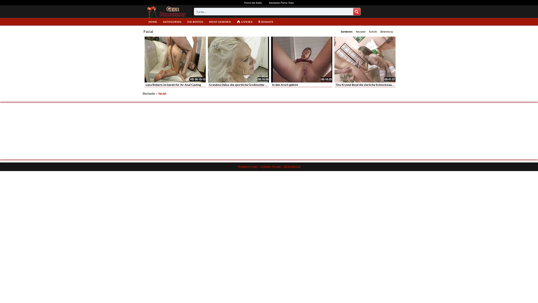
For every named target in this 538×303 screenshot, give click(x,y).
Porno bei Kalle (253, 2)
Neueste (360, 31)
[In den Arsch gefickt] (301, 59)
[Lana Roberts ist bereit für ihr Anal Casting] (175, 59)
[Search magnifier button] (356, 11)
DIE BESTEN (195, 21)
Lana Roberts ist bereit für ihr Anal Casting (173, 84)
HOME (153, 21)
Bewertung (386, 31)
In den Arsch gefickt (285, 84)
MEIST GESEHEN (220, 21)
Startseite (148, 93)
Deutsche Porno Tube (281, 2)
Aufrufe (373, 31)
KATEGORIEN (172, 21)
